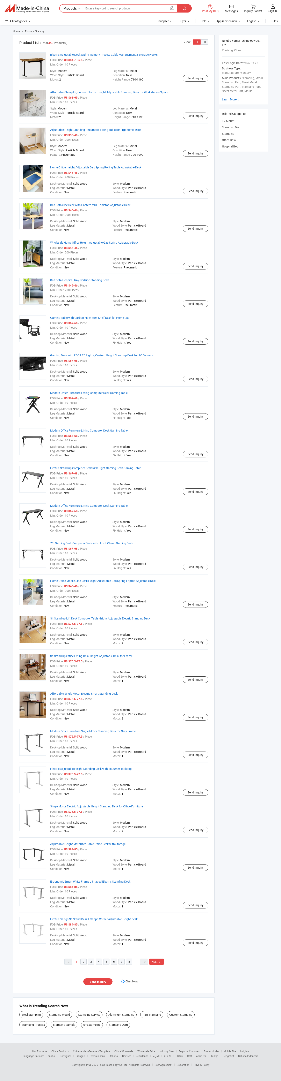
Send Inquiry (195, 78)
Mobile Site (230, 1051)
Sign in (272, 11)
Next (156, 962)
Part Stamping (152, 1015)
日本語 (179, 1056)
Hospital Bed (230, 146)
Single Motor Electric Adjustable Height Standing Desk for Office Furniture (96, 806)
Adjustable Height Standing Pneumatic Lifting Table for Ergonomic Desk (95, 130)
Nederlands (142, 1056)
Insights (244, 1051)
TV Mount (228, 121)
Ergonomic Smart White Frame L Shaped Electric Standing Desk (90, 881)
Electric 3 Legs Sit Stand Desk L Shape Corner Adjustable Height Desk (94, 919)
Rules (274, 21)
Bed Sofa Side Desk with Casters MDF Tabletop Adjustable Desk (90, 205)
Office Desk (229, 140)
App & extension (226, 21)
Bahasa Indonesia (248, 1056)
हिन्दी (189, 1056)
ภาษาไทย (201, 1056)
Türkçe (214, 1056)
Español (51, 1056)
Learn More (231, 99)
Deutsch (126, 1056)
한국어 (167, 1056)
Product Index (211, 1051)
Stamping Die (230, 127)
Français (80, 1056)
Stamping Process (33, 1025)
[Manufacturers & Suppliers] (26, 8)
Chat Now (131, 981)
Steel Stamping (31, 1015)
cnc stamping (92, 1025)
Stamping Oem (118, 1025)
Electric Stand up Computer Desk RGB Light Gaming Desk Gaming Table (95, 468)
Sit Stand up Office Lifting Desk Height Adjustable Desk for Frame (91, 656)
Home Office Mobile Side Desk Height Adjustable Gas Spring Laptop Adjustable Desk (103, 581)
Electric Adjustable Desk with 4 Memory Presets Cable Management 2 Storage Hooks (104, 54)
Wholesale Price (146, 1051)
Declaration (183, 1064)
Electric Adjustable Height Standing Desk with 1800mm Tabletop (91, 769)
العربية (156, 1056)
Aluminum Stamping (121, 1015)
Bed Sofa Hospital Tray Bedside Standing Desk (79, 280)
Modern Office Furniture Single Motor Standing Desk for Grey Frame (93, 731)
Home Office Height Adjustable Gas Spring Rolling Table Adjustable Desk (95, 167)
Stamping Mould (59, 1015)
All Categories (18, 21)
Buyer (182, 21)
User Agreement (163, 1064)
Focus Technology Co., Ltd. (114, 1064)
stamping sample (64, 1025)
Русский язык (97, 1056)
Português (65, 1056)
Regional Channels (189, 1051)
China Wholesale (123, 1051)
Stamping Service (89, 1015)
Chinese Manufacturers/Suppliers (91, 1051)
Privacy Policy (201, 1064)
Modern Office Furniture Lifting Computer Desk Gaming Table (89, 393)
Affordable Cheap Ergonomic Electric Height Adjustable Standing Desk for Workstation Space (109, 92)
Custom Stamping (180, 1015)
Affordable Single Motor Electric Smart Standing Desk (84, 693)
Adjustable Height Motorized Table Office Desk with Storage (87, 844)
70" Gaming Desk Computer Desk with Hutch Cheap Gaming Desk (91, 543)
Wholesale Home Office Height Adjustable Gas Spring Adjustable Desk (94, 242)
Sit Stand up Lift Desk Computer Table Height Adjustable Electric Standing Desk (100, 618)
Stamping (228, 134)
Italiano (113, 1056)
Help (203, 21)
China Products (60, 1051)
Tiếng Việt (228, 1056)
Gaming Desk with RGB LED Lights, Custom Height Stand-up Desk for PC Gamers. (102, 355)
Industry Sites (166, 1051)
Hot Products (39, 1051)
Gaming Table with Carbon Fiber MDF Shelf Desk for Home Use (89, 318)
